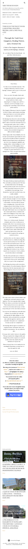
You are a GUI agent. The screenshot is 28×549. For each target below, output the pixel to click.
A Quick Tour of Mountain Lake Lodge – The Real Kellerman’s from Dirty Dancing (13, 495)
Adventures (8, 409)
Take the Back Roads (10, 5)
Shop (4, 17)
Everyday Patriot (17, 374)
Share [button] (3, 407)
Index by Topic (16, 12)
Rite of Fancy (11, 17)
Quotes (17, 411)
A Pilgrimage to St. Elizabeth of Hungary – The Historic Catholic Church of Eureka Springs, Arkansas (12, 524)
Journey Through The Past (8, 411)
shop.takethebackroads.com (13, 381)
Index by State (7, 12)
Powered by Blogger (15, 540)
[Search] (25, 2)
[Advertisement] (14, 431)
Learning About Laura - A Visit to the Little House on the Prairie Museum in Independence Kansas (13, 467)
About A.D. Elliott (8, 14)
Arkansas (14, 409)
